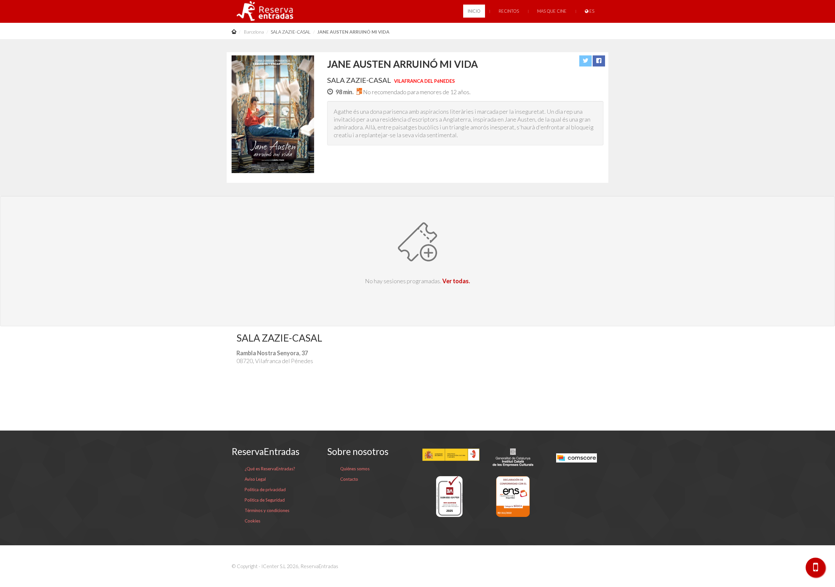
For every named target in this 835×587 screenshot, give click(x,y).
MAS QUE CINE (552, 11)
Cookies (252, 520)
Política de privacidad (265, 489)
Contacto (349, 479)
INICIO (474, 11)
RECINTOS (509, 11)
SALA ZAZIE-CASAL (291, 32)
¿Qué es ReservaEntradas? (270, 468)
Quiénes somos (355, 468)
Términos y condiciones (267, 510)
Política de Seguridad (265, 500)
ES (591, 11)
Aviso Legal (255, 479)
